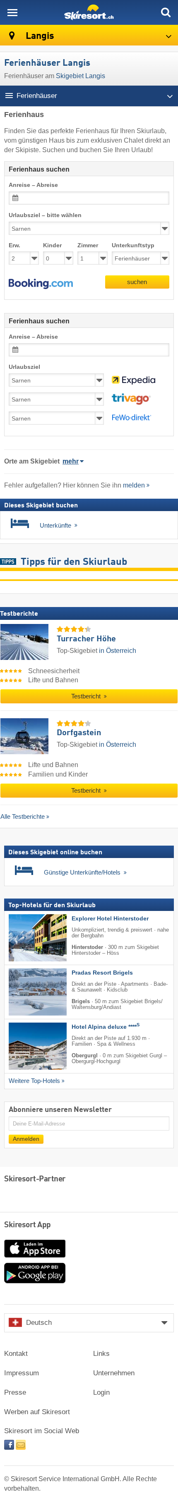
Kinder (52, 245)
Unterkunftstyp (133, 245)
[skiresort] (89, 12)
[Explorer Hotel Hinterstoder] (25, 937)
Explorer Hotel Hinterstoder (110, 918)
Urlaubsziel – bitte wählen (45, 215)
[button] (41, 284)
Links (101, 1354)
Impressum (21, 1373)
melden (134, 485)
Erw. (14, 245)
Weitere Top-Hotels (34, 1081)
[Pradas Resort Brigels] (25, 992)
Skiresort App (27, 1225)
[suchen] (165, 12)
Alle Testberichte (22, 816)
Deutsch (39, 1323)
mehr (71, 461)
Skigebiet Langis (80, 75)
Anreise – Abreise (33, 185)
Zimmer (87, 245)
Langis (39, 36)
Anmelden (26, 1139)
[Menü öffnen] (12, 12)
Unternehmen (114, 1373)
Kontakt (16, 1354)
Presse (15, 1392)
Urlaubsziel (24, 367)
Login (101, 1392)
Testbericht (86, 696)
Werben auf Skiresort (37, 1412)
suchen (137, 281)
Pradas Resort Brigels (102, 973)
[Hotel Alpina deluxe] (25, 1046)
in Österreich (117, 650)
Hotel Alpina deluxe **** (106, 1027)
